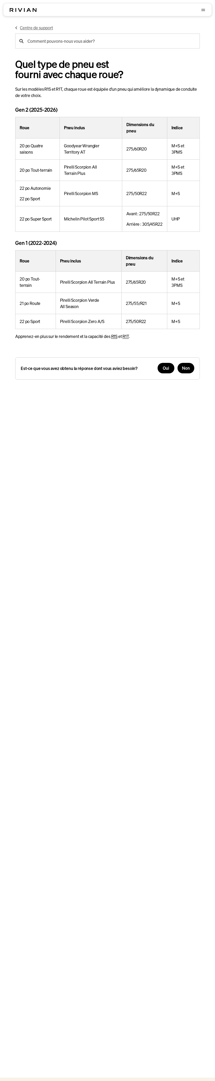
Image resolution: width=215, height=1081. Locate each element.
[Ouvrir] (203, 10)
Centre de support (36, 28)
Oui (166, 368)
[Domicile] (23, 10)
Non (186, 368)
